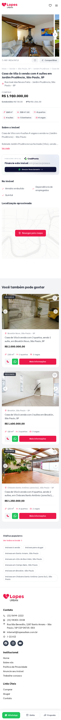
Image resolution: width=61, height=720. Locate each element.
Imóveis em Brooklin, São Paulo (19, 571)
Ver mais (6, 148)
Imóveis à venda (12, 547)
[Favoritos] (50, 5)
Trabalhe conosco (12, 675)
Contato (7, 698)
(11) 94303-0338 (16, 620)
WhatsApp (13, 715)
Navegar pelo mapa (32, 233)
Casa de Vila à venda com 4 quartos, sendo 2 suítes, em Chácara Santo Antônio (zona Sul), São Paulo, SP (28, 495)
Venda (12, 68)
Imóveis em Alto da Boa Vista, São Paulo (23, 559)
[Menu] (56, 5)
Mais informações (37, 361)
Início (4, 68)
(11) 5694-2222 (15, 615)
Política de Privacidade (15, 667)
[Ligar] (8, 362)
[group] (28, 35)
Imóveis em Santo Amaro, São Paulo (21, 553)
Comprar (7, 689)
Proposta (51, 715)
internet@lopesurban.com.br (22, 632)
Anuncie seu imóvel (13, 671)
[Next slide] (55, 34)
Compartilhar (51, 60)
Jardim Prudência (41, 68)
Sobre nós (8, 662)
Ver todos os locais (11, 540)
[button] (30, 55)
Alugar (6, 694)
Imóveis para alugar (34, 547)
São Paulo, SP (24, 68)
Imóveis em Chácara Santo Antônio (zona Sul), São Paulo (28, 578)
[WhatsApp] (15, 362)
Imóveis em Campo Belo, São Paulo (21, 565)
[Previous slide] (5, 311)
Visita (32, 715)
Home (6, 658)
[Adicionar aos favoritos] (54, 298)
